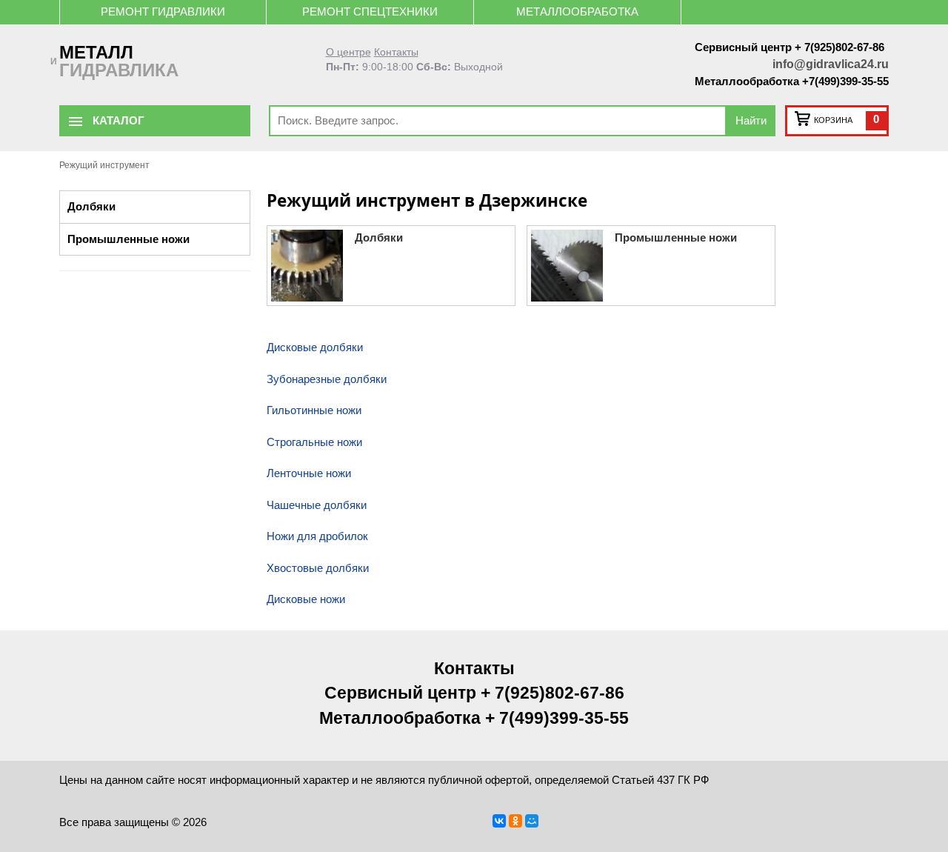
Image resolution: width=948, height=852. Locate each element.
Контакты (396, 52)
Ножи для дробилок (317, 536)
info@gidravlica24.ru (830, 64)
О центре (348, 52)
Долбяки (91, 206)
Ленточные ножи (309, 473)
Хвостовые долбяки (318, 568)
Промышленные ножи (128, 239)
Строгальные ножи (314, 442)
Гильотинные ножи (314, 410)
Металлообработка (577, 11)
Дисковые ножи (306, 599)
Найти (751, 120)
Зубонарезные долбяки (327, 379)
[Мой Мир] (531, 821)
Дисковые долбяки (315, 347)
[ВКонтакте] (499, 821)
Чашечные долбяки (317, 505)
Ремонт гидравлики (163, 11)
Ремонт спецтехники (370, 11)
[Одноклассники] (515, 821)
